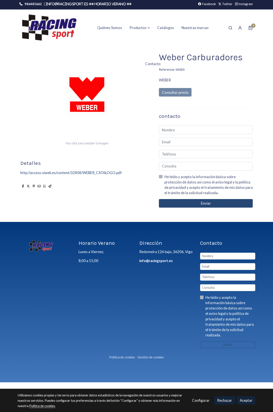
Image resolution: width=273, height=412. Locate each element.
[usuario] (240, 28)
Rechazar (224, 400)
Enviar (206, 203)
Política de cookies (122, 357)
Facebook (208, 4)
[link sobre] (45, 246)
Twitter (226, 4)
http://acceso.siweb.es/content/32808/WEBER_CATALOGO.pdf (71, 172)
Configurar (201, 400)
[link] (49, 27)
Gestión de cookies (150, 357)
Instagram (245, 4)
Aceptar (246, 400)
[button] (140, 28)
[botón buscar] (230, 28)
